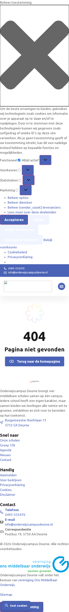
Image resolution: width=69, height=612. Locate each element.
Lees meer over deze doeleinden (32, 212)
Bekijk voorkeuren (19, 230)
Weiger (39, 220)
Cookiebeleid (17, 252)
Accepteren (14, 220)
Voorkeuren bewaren (21, 240)
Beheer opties (18, 197)
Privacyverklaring (20, 257)
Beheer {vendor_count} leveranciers (34, 207)
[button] (34, 55)
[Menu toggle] (61, 286)
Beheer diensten (20, 202)
